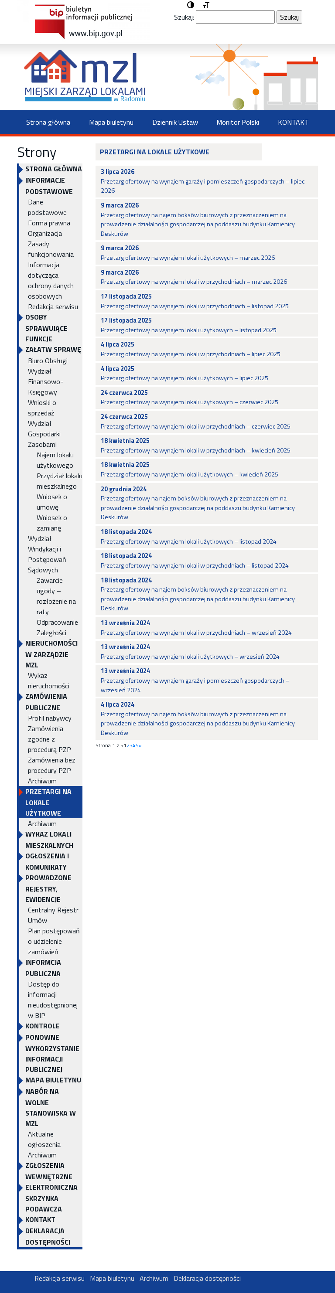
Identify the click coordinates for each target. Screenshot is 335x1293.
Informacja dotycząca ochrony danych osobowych (51, 280)
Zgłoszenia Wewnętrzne (48, 1171)
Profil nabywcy (50, 718)
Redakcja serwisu (53, 306)
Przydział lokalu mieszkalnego (59, 480)
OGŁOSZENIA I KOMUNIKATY (47, 861)
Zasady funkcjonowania (51, 248)
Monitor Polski (237, 122)
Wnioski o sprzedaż (42, 407)
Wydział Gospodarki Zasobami (44, 433)
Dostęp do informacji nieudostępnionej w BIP (53, 1000)
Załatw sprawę (53, 349)
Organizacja (45, 233)
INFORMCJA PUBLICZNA (43, 968)
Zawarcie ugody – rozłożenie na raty (56, 596)
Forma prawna (49, 223)
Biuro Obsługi (48, 360)
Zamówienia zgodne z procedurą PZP (49, 739)
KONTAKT (293, 122)
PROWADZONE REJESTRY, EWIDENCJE (48, 888)
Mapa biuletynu (111, 122)
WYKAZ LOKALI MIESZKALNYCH (49, 840)
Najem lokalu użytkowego (55, 459)
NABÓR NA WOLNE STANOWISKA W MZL (50, 1107)
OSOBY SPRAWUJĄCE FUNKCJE (46, 328)
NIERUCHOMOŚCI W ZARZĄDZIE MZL (51, 654)
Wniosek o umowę (52, 501)
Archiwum (42, 781)
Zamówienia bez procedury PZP (51, 765)
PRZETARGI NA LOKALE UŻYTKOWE (48, 802)
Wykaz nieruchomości (48, 680)
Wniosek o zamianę (52, 522)
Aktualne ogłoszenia (44, 1139)
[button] (190, 5)
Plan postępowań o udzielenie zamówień (54, 941)
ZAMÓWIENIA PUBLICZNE (46, 702)
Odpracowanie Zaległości (57, 627)
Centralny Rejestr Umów (53, 915)
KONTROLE (42, 1026)
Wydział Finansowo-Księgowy (45, 381)
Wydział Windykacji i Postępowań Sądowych (47, 554)
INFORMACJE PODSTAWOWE (49, 186)
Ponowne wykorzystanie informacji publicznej (52, 1053)
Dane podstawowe (47, 207)
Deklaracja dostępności (47, 1236)
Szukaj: (184, 17)
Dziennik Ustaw (175, 122)
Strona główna (48, 122)
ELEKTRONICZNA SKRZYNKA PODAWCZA (51, 1198)
